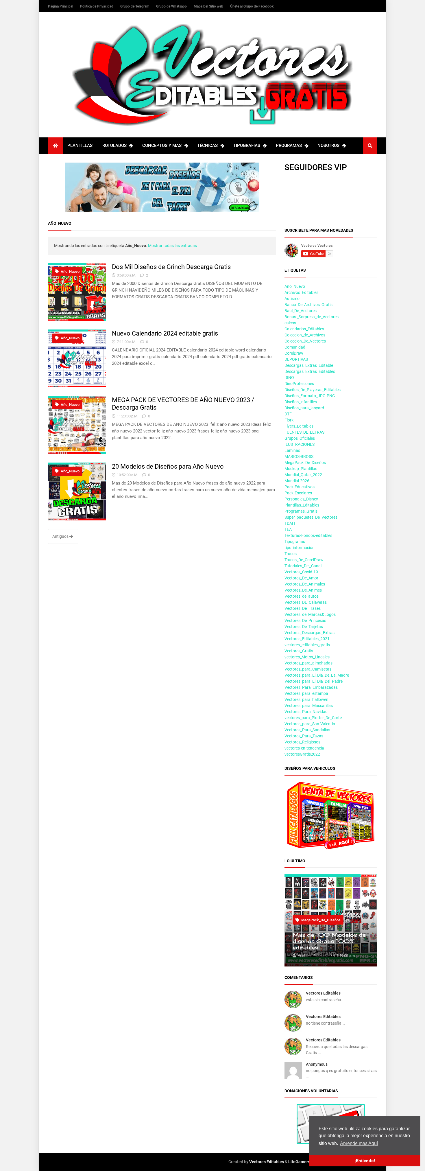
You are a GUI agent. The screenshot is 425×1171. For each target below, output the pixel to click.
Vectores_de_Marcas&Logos (310, 614)
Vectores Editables (323, 993)
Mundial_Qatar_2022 (303, 474)
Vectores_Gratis (298, 651)
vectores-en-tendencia (304, 748)
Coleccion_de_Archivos (304, 335)
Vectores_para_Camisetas (307, 669)
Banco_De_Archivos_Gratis (308, 304)
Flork (288, 420)
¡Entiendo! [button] (364, 1160)
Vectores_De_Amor (301, 578)
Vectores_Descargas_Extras (309, 632)
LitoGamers (299, 1161)
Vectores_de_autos (301, 596)
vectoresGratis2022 (302, 754)
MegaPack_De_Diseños (305, 462)
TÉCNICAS (207, 145)
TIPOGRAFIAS (246, 145)
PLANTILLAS (80, 145)
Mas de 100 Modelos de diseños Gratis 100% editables (329, 941)
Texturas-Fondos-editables (308, 535)
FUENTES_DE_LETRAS (304, 432)
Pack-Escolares (298, 493)
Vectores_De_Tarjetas (303, 626)
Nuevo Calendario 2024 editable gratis (165, 333)
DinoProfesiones (299, 383)
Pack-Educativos (299, 487)
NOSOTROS (328, 145)
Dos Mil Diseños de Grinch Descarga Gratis (171, 266)
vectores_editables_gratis (307, 644)
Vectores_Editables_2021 (307, 638)
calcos (290, 323)
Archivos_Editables (301, 292)
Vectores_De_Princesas (305, 620)
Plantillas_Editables (301, 505)
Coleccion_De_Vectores (305, 341)
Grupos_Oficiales (299, 438)
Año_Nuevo (70, 271)
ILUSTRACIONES (299, 444)
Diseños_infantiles (300, 401)
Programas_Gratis (300, 511)
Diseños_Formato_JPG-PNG (309, 395)
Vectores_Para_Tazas (303, 736)
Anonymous (317, 1064)
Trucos (290, 553)
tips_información (299, 547)
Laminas (292, 450)
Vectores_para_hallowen (306, 699)
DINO (289, 377)
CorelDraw (293, 353)
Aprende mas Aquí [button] (359, 1143)
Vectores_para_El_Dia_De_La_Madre (316, 675)
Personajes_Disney (301, 499)
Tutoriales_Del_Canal (302, 566)
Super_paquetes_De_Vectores (310, 517)
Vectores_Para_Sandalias (307, 730)
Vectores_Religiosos (302, 742)
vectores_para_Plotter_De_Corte (313, 717)
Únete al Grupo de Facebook (252, 6)
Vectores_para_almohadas (308, 663)
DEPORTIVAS (296, 359)
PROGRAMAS (289, 145)
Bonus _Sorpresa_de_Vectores (311, 316)
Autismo (292, 298)
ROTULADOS (114, 145)
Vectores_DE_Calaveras (305, 602)
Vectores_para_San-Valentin (309, 723)
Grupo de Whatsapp (172, 6)
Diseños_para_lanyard (304, 408)
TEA (288, 529)
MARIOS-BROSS (298, 456)
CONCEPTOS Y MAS (162, 145)
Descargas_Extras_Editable (308, 365)
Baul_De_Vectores (300, 310)
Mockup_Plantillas (300, 468)
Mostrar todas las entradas (172, 245)
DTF (288, 414)
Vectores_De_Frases (302, 608)
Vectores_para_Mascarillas (308, 705)
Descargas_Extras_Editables (309, 371)
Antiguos (60, 536)
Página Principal (61, 6)
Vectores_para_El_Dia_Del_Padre (313, 681)
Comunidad (294, 347)
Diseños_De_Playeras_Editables (312, 389)
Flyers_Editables (298, 426)
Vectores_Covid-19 (301, 572)
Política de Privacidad (97, 6)
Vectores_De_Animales (304, 584)
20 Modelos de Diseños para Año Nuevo (168, 466)
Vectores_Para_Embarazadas (311, 687)
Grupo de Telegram (135, 6)
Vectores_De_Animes (303, 590)
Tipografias (294, 541)
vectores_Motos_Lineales (307, 657)
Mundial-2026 (296, 480)
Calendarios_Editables (304, 329)
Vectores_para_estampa (306, 693)
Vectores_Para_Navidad (306, 711)
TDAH (289, 523)
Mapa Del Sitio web (209, 6)
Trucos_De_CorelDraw (304, 559)
